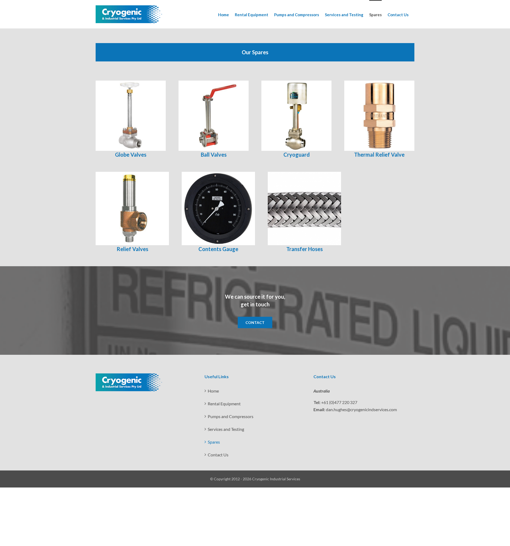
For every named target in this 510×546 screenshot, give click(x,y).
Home (213, 390)
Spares (214, 441)
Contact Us (218, 454)
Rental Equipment (224, 403)
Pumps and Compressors (230, 416)
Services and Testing (226, 429)
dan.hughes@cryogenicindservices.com (361, 409)
